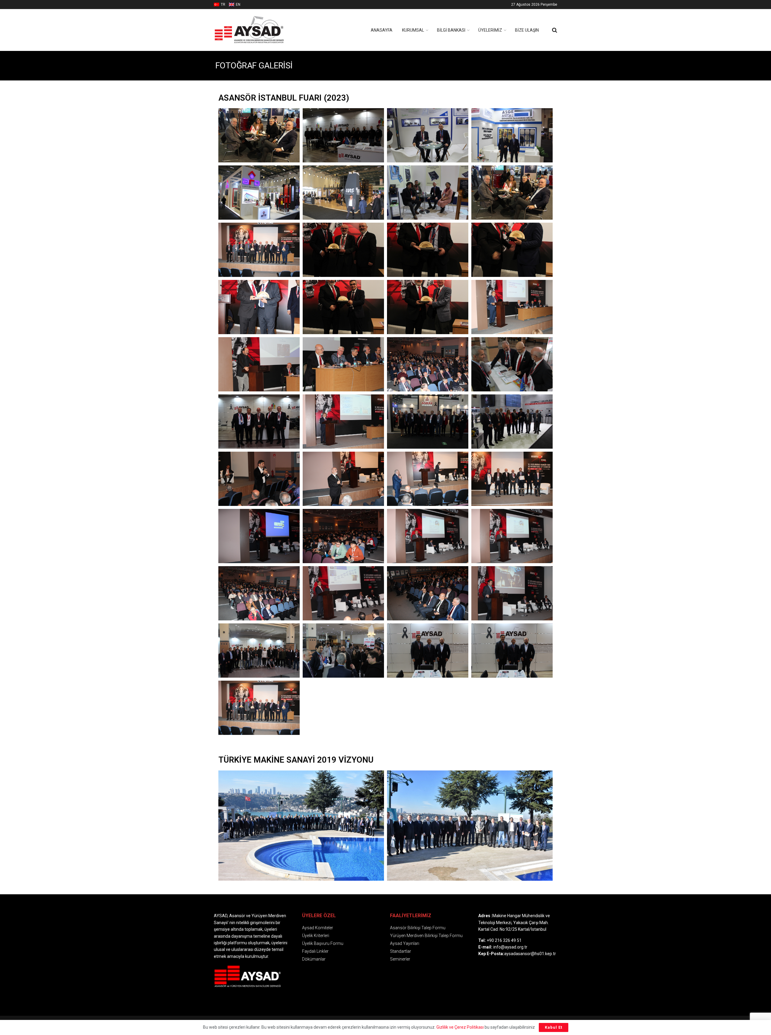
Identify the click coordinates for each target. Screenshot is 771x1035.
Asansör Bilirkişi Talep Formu (417, 927)
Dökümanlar (314, 959)
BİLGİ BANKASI (451, 30)
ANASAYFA (381, 30)
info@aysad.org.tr (510, 947)
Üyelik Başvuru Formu (322, 943)
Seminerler (400, 959)
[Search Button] (554, 30)
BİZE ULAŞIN (527, 30)
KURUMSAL (413, 30)
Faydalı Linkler (315, 951)
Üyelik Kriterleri (315, 935)
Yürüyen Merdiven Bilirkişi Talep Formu (426, 935)
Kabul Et (553, 1027)
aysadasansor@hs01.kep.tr (530, 953)
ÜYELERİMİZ (490, 30)
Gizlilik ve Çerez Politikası (460, 1027)
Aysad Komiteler (317, 927)
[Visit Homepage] (259, 30)
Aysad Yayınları (404, 943)
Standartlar (400, 951)
